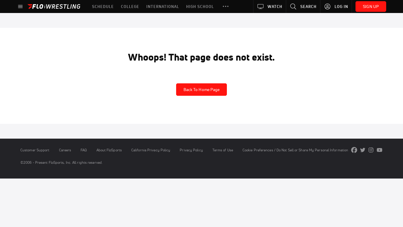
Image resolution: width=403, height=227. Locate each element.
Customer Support (35, 150)
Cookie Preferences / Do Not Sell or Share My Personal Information (295, 150)
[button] (225, 6)
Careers (65, 150)
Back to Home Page (202, 89)
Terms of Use (222, 150)
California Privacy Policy (150, 150)
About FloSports (109, 150)
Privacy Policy (191, 150)
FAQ (84, 150)
